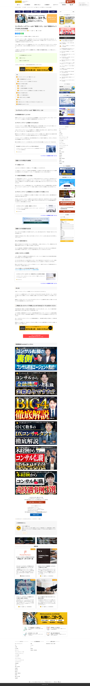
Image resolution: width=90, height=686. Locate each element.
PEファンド (61, 135)
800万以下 (62, 230)
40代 (66, 223)
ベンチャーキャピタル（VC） (63, 145)
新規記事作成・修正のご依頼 (50, 643)
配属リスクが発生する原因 (22, 83)
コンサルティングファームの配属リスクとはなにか (28, 81)
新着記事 (60, 155)
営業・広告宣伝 (61, 151)
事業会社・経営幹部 (34, 650)
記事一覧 (24, 532)
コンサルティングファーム (27, 518)
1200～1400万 (63, 232)
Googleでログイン (84, 4)
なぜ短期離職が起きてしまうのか (25, 79)
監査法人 (60, 156)
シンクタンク (61, 142)
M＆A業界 (60, 133)
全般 (60, 150)
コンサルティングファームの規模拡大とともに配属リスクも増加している (32, 90)
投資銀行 (60, 153)
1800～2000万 (63, 235)
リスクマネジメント (18, 661)
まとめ (19, 99)
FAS (59, 130)
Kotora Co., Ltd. (45, 684)
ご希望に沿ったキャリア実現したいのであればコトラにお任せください (30, 101)
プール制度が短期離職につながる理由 (25, 88)
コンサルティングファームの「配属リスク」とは (26, 76)
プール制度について (22, 86)
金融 (31, 643)
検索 (73, 11)
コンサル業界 (39, 30)
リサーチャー (35, 518)
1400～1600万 (63, 233)
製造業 (60, 160)
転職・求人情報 (61, 161)
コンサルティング (18, 518)
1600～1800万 (63, 234)
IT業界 (60, 132)
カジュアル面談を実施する (23, 95)
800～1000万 (62, 231)
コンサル (32, 645)
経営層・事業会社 (62, 158)
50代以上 (69, 223)
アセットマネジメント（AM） (64, 137)
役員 (39, 518)
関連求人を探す (36, 514)
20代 (61, 223)
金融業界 (60, 163)
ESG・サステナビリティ (63, 128)
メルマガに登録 (68, 211)
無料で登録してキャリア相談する (36, 502)
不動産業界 (61, 148)
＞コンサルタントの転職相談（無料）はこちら (48, 155)
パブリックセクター (62, 143)
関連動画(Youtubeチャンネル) (23, 104)
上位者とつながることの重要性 (24, 97)
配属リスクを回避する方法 (22, 92)
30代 (63, 223)
